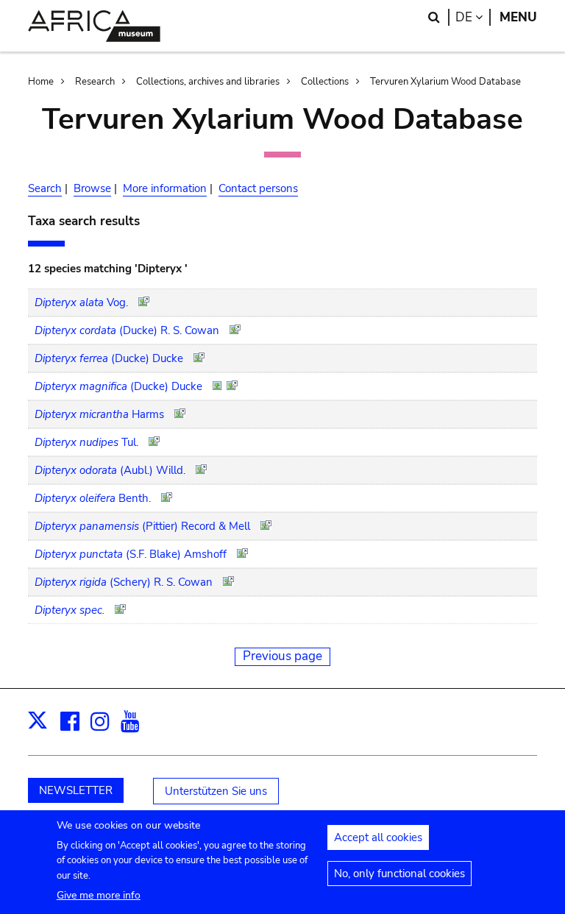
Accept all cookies (378, 837)
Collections (325, 81)
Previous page (282, 656)
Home (41, 81)
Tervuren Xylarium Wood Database (445, 81)
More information (165, 188)
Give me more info (99, 895)
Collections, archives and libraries (208, 81)
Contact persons (258, 188)
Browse (92, 188)
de (473, 17)
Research (95, 81)
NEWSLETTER (76, 790)
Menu (518, 17)
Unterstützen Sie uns (216, 791)
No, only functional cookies (399, 873)
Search (45, 188)
